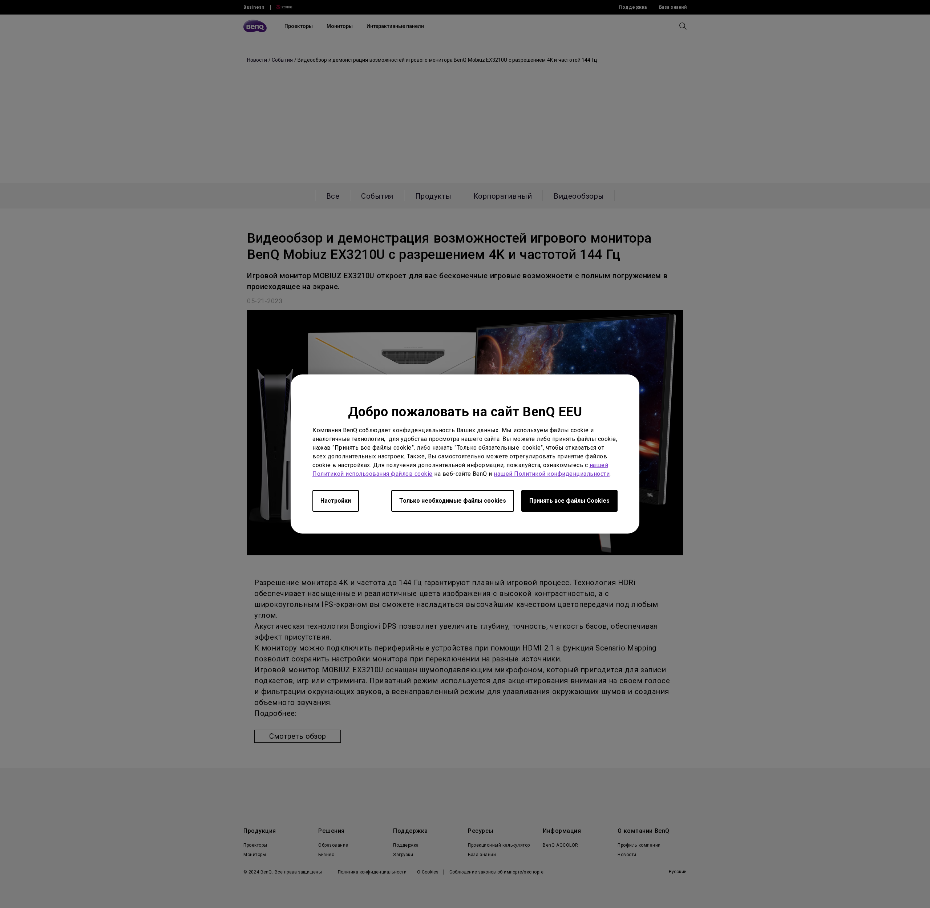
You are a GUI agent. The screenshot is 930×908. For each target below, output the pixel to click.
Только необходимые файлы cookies (452, 500)
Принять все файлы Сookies (569, 500)
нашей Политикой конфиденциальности (552, 473)
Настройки (335, 500)
